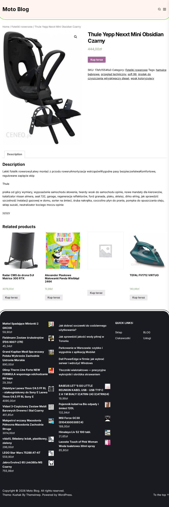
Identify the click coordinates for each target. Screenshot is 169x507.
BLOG (146, 332)
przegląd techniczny (113, 74)
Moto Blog (15, 9)
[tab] (14, 154)
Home (5, 26)
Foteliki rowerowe (22, 26)
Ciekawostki (122, 338)
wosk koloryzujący (142, 78)
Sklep (118, 332)
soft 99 (132, 74)
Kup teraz (96, 59)
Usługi (147, 338)
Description (14, 154)
